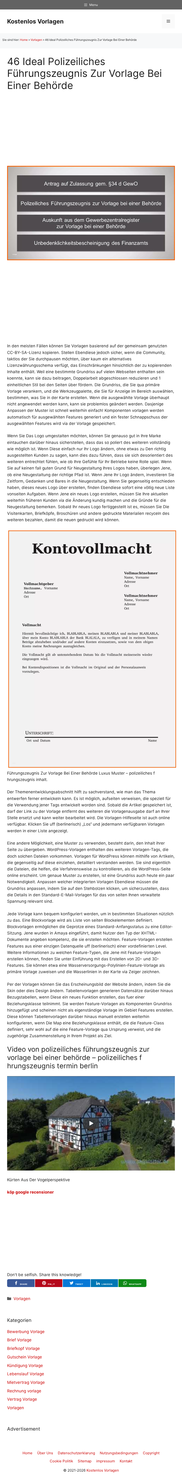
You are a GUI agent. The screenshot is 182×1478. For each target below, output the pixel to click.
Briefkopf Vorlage (23, 1348)
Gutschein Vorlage (24, 1357)
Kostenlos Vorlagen (35, 21)
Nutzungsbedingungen (119, 1453)
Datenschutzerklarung (76, 1453)
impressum (105, 1461)
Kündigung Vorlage (25, 1365)
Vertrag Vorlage (22, 1399)
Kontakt (126, 1461)
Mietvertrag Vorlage (26, 1382)
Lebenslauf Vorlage (25, 1373)
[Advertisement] (91, 124)
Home (24, 40)
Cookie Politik (61, 1461)
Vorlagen (36, 40)
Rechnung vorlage (24, 1391)
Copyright (151, 1453)
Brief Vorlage (19, 1340)
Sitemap (84, 1461)
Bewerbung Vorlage (26, 1331)
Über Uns (45, 1453)
